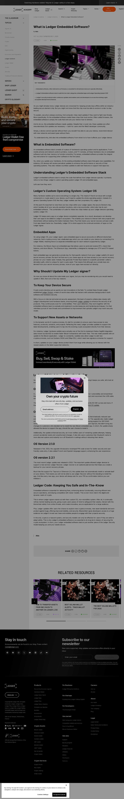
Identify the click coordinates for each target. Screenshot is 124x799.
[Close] (66, 785)
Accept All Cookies (59, 794)
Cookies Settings (42, 794)
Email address (48, 409)
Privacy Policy (73, 419)
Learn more (76, 416)
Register (76, 409)
